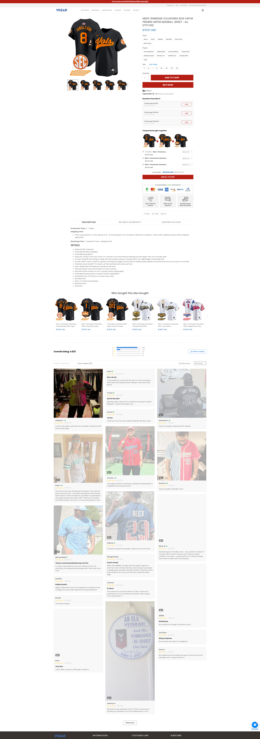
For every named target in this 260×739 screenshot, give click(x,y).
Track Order (183, 5)
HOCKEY (118, 10)
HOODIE (127, 10)
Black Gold (147, 43)
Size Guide (153, 64)
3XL (167, 68)
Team (145, 60)
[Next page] (127, 85)
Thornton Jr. (172, 56)
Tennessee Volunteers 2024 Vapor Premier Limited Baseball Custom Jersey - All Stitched (117, 325)
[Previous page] (68, 85)
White (153, 39)
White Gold (178, 39)
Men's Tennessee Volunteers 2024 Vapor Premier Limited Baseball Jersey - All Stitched (160, 152)
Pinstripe (169, 39)
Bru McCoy (161, 56)
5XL (177, 68)
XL (156, 68)
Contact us (170, 5)
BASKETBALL (107, 10)
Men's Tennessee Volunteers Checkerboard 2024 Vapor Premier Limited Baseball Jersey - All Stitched (156, 158)
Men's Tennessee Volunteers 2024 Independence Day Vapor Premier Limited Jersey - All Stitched (193, 325)
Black (146, 39)
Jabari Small (161, 52)
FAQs (177, 5)
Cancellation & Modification (197, 5)
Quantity (145, 73)
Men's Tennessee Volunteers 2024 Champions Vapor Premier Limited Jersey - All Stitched (156, 165)
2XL (161, 68)
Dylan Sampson (173, 52)
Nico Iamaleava (149, 52)
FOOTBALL (85, 10)
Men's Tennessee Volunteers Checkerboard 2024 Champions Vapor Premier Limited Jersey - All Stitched (143, 325)
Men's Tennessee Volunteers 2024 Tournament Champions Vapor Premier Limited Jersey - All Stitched (168, 325)
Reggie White (184, 56)
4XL (172, 68)
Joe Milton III (185, 52)
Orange (160, 39)
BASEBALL (96, 10)
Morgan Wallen (149, 56)
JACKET (136, 10)
